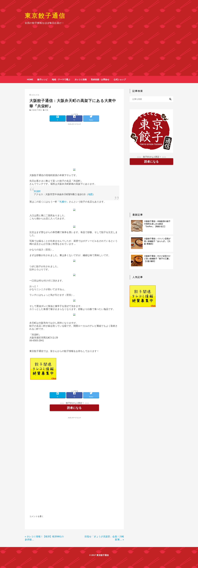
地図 (90, 194)
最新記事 (137, 215)
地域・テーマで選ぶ (61, 79)
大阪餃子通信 (36, 110)
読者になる (74, 407)
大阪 (46, 110)
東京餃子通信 (45, 15)
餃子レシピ (42, 79)
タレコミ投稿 (81, 79)
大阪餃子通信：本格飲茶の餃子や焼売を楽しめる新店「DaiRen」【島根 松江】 (157, 224)
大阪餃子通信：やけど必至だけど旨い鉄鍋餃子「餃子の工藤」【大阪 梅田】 (157, 258)
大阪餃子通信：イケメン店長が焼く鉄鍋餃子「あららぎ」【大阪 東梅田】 (157, 241)
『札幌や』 (63, 201)
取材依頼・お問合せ (100, 79)
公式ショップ (120, 79)
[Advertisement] (99, 54)
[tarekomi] (43, 379)
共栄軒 (37, 191)
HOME (30, 79)
